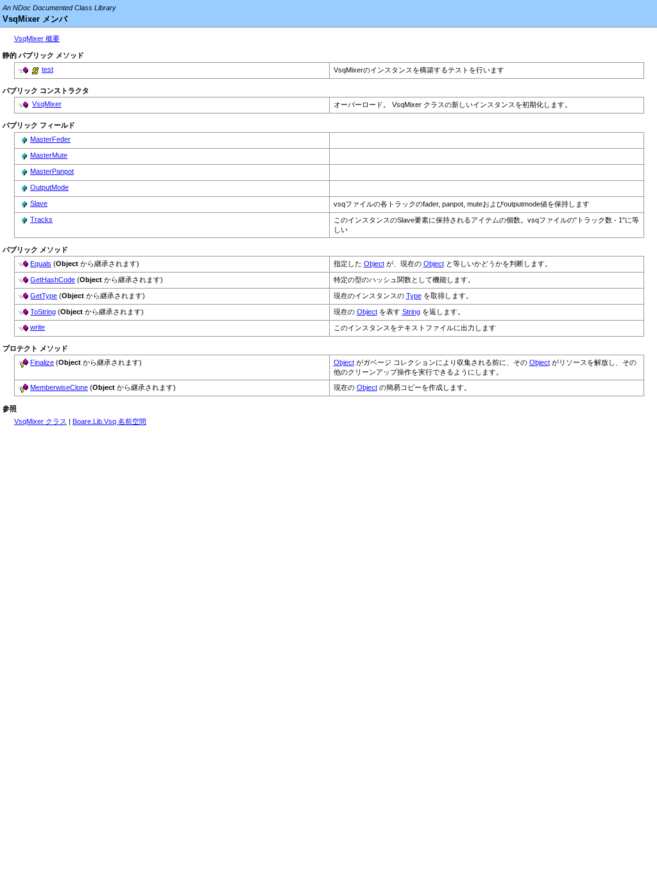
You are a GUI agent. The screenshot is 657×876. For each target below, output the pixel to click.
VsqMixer (47, 104)
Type (414, 295)
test (47, 69)
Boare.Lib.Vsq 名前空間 (109, 421)
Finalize (42, 362)
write (37, 327)
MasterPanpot (52, 171)
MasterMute (48, 155)
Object (374, 263)
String (411, 312)
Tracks (41, 219)
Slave (38, 203)
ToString (43, 312)
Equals (40, 263)
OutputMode (49, 187)
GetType (43, 295)
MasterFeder (50, 139)
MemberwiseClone (59, 387)
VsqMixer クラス (40, 421)
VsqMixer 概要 (37, 38)
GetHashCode (52, 279)
